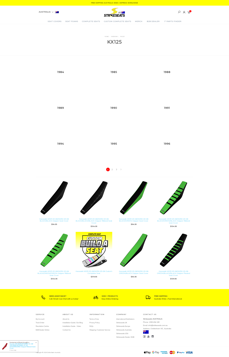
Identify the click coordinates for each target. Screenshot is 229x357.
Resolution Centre (42, 326)
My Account (40, 319)
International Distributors (125, 319)
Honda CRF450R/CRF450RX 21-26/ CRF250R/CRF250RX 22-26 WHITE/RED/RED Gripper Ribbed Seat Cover (22, 346)
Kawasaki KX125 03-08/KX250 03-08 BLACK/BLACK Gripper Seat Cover (54, 220)
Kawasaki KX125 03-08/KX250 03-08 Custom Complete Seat (94, 272)
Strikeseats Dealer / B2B (125, 337)
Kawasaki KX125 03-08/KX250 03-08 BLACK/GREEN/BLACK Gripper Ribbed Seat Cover (173, 221)
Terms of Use (94, 319)
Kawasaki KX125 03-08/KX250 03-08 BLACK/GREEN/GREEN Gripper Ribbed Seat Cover (54, 273)
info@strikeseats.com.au (158, 325)
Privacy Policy (94, 323)
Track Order (40, 323)
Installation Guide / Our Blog (73, 323)
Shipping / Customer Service (99, 330)
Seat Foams (71, 21)
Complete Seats (91, 21)
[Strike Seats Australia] (114, 12)
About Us (66, 319)
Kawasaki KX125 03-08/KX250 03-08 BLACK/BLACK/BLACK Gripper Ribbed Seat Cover (94, 221)
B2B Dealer (153, 21)
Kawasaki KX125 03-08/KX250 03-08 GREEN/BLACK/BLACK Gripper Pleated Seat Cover (173, 273)
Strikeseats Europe (123, 326)
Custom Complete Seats (117, 21)
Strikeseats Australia (124, 330)
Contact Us (67, 330)
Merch (138, 21)
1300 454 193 (154, 322)
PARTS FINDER (173, 21)
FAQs (91, 326)
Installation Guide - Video (72, 326)
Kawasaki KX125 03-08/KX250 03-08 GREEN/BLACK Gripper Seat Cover (133, 272)
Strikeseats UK (121, 323)
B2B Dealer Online (42, 330)
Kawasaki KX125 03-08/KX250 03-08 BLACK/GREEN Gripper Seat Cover (133, 220)
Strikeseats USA (122, 333)
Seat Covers (55, 21)
